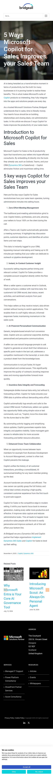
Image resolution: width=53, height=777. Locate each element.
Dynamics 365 (15, 165)
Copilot (7, 98)
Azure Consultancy (13, 697)
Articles (33, 671)
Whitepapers (35, 683)
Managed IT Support (14, 671)
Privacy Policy (9, 718)
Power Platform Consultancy (12, 679)
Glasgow (32, 643)
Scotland (32, 650)
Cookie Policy (19, 718)
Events (33, 677)
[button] (5, 590)
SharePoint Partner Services (13, 689)
